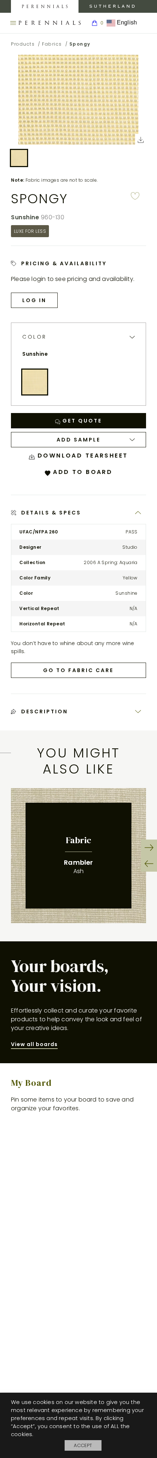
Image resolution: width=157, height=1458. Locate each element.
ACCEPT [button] (83, 1445)
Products (23, 44)
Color (34, 337)
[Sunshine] (34, 382)
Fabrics (52, 44)
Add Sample (78, 439)
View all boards (34, 1044)
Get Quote (81, 420)
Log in (34, 300)
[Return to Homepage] (50, 23)
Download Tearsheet (81, 455)
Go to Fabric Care (78, 670)
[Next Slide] (149, 848)
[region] (78, 855)
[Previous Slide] (149, 864)
